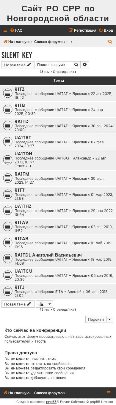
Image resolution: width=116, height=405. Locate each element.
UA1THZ (23, 206)
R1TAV (22, 222)
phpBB (51, 402)
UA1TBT (23, 138)
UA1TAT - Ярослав (71, 94)
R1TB (20, 105)
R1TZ (20, 89)
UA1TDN (23, 154)
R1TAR (21, 239)
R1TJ (20, 287)
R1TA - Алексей (68, 292)
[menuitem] (16, 31)
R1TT (20, 190)
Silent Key (16, 55)
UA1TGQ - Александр (73, 158)
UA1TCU (23, 271)
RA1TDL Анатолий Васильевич (48, 255)
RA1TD (22, 121)
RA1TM (22, 174)
